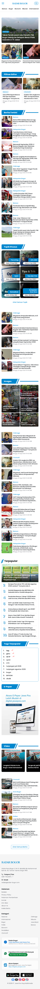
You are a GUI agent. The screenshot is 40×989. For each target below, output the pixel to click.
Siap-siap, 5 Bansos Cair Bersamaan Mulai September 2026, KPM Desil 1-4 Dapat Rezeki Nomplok (25, 220)
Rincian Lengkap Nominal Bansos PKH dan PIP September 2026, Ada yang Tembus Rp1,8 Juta (25, 158)
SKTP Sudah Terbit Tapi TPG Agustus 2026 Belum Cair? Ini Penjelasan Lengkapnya (21, 623)
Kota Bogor (17, 792)
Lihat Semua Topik (20, 302)
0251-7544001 (6, 877)
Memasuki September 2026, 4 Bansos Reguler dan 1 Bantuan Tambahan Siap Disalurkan (23, 146)
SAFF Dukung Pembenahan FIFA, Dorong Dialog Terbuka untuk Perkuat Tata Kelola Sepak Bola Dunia (24, 499)
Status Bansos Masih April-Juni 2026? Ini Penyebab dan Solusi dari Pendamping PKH (21, 611)
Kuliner (15, 816)
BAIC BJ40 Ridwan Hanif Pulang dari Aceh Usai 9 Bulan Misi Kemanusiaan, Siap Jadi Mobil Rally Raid (25, 784)
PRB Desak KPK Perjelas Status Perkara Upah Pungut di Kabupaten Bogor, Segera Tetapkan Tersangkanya (25, 524)
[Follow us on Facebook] (13, 979)
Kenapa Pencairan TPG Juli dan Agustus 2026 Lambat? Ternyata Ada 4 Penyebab (22, 586)
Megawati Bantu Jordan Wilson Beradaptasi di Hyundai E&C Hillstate (24, 354)
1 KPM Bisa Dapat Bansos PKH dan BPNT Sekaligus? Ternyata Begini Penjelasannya (25, 535)
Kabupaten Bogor (19, 129)
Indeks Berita (6, 908)
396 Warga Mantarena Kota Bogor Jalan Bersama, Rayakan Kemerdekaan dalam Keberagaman (22, 630)
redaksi (4, 892)
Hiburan (33, 919)
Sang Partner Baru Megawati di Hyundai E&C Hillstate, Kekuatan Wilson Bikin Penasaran (24, 437)
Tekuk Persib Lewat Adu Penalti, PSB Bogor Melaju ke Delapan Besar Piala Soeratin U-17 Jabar (18, 37)
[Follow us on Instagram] (20, 979)
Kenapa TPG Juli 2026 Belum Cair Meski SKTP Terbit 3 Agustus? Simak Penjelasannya (19, 577)
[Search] (36, 3)
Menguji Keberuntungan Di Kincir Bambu (28, 424)
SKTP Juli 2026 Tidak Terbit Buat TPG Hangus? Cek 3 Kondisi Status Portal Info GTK (21, 605)
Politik (3, 925)
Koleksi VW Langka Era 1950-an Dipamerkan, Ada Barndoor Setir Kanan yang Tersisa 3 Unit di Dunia (32, 98)
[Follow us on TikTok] (27, 979)
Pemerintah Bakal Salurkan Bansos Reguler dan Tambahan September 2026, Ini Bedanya (25, 329)
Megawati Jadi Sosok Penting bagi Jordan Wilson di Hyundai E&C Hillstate (25, 474)
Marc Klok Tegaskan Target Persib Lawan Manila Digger (25, 170)
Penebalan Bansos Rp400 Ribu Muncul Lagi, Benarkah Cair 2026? (25, 207)
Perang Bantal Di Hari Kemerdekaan (29, 409)
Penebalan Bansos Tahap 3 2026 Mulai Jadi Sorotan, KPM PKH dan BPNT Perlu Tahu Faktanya (22, 598)
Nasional (4, 917)
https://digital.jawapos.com (17, 967)
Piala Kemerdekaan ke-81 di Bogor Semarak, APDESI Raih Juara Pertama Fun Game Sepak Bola (25, 548)
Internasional (6, 919)
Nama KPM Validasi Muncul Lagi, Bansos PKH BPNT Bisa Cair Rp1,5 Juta (24, 121)
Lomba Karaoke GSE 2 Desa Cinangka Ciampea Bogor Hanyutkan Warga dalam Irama (24, 195)
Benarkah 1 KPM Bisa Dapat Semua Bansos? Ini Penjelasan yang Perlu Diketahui (25, 808)
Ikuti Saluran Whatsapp (18, 955)
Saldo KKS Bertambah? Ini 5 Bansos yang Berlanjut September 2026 (25, 341)
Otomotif (16, 458)
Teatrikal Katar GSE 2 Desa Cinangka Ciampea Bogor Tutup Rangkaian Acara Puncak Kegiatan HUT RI (25, 134)
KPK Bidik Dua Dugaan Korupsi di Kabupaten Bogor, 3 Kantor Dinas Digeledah (25, 183)
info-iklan (5, 903)
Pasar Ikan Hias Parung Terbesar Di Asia (10, 408)
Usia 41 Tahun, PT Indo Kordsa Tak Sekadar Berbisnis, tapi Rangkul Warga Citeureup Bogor (22, 636)
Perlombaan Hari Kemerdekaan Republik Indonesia (10, 424)
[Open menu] (3, 3)
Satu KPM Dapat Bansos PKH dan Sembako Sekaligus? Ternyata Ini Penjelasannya (11, 97)
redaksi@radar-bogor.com (11, 882)
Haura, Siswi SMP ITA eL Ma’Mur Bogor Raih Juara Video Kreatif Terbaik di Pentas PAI (21, 617)
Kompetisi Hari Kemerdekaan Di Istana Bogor (27, 395)
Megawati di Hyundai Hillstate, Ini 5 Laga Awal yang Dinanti (11, 61)
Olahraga (16, 166)
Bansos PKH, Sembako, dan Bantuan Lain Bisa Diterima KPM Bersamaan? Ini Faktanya (24, 486)
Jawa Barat (34, 922)
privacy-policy (6, 895)
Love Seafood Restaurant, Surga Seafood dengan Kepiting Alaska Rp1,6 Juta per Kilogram (25, 821)
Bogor (3, 922)
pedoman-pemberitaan (10, 897)
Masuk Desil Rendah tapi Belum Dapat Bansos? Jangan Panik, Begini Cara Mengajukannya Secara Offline (25, 834)
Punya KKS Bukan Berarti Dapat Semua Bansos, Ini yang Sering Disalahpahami (24, 511)
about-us (5, 906)
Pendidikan (5, 930)
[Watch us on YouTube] (23, 979)
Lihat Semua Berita (20, 847)
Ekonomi (4, 928)
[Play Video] (13, 756)
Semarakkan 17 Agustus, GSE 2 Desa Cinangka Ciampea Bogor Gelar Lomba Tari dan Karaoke (25, 366)
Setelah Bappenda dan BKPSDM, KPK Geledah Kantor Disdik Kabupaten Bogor (21, 592)
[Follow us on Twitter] (16, 979)
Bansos (15, 117)
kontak (4, 900)
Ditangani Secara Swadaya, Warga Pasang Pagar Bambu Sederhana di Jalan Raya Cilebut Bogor (25, 796)
